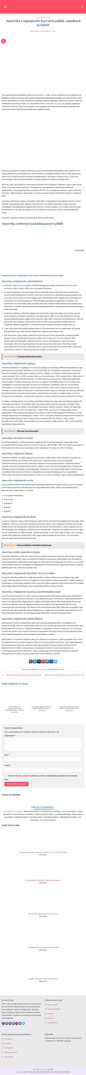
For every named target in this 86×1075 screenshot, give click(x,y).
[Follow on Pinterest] (10, 1023)
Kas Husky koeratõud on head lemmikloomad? (42, 707)
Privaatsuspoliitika (53, 1009)
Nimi (6, 755)
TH (58, 1072)
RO (45, 1072)
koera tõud (18, 811)
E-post (7, 765)
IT (28, 1072)
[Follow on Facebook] (3, 1023)
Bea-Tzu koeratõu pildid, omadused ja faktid (63, 675)
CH (52, 1072)
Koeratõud (8, 811)
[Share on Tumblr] (51, 661)
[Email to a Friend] (39, 661)
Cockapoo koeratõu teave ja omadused (43, 947)
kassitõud (7, 1043)
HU (68, 1072)
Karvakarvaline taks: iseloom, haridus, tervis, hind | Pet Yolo (43, 852)
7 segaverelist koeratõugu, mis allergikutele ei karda (14, 708)
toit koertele (8, 1048)
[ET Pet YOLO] (43, 6)
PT (41, 1072)
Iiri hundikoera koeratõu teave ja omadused (43, 880)
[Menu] (5, 6)
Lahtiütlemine (52, 1023)
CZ (65, 1072)
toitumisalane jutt (10, 1052)
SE (48, 1072)
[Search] (82, 7)
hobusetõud (8, 1057)
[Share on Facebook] (31, 661)
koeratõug (58, 103)
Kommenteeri (9, 736)
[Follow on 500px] (20, 1023)
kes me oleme (52, 1004)
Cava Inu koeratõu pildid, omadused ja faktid (23, 675)
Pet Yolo (52, 31)
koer (12, 387)
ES (62, 1072)
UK (38, 1072)
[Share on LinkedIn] (47, 661)
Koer (38, 17)
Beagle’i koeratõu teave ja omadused (43, 979)
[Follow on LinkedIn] (13, 1023)
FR (35, 1072)
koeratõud (8, 1039)
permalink (61, 669)
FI (55, 1072)
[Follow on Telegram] (23, 1023)
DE (25, 1072)
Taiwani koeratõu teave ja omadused (43, 914)
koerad (74, 562)
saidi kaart (51, 1018)
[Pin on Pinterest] (43, 661)
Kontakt (50, 1013)
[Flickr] (16, 1023)
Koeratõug (45, 17)
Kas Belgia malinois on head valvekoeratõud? (69, 707)
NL (31, 1072)
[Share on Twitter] (35, 661)
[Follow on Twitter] (6, 1023)
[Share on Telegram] (55, 661)
